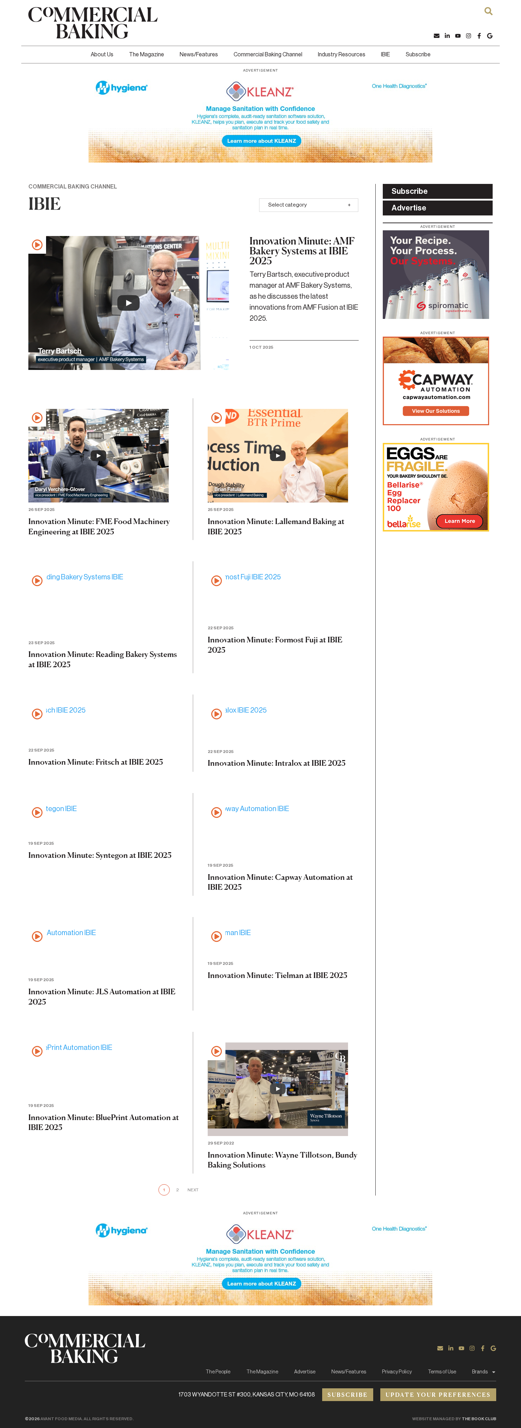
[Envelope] (436, 36)
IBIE (385, 54)
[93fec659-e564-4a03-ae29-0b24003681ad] (260, 118)
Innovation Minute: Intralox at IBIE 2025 (277, 763)
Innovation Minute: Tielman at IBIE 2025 (277, 975)
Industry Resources (341, 54)
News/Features (199, 54)
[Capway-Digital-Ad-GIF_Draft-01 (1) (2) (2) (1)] (436, 423)
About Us (102, 54)
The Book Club (479, 1419)
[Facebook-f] (479, 36)
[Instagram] (468, 36)
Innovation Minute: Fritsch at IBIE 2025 (95, 761)
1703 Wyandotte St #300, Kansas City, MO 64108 (247, 1395)
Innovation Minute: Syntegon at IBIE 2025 (100, 855)
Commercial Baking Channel (268, 54)
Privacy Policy (397, 1372)
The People (218, 1372)
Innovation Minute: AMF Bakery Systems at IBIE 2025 (302, 251)
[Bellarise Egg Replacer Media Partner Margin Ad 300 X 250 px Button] (436, 529)
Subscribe (418, 54)
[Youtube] (458, 36)
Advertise (304, 1372)
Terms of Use (442, 1372)
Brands (480, 1372)
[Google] (490, 36)
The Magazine (146, 54)
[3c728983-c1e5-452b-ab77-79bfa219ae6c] (436, 316)
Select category (287, 205)
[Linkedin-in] (447, 36)
